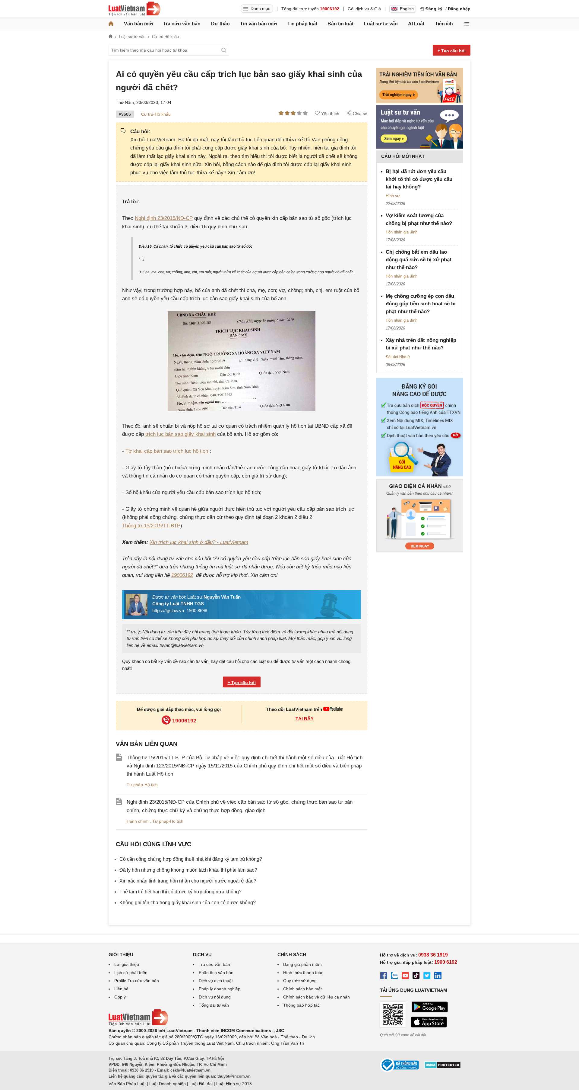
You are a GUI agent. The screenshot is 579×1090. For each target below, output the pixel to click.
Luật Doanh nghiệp (167, 1083)
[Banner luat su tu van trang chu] (419, 147)
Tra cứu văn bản (182, 23)
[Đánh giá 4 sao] (299, 113)
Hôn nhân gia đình (401, 232)
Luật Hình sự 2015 (234, 1083)
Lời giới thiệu (126, 964)
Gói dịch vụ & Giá (364, 8)
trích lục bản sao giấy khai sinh (180, 434)
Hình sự (393, 196)
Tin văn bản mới (258, 23)
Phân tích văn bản (216, 972)
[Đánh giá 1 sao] (281, 113)
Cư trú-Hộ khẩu (156, 114)
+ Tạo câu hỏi (452, 50)
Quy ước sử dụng (300, 980)
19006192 (182, 575)
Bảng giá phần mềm (302, 964)
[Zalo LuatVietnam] (394, 976)
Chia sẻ (360, 113)
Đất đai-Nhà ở (398, 357)
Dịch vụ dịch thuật (216, 980)
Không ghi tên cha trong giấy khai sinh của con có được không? (187, 902)
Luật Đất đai (201, 1083)
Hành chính (138, 821)
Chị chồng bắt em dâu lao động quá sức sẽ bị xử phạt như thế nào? (418, 259)
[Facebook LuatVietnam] (383, 976)
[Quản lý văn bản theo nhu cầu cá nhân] (419, 550)
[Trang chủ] (111, 24)
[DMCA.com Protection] (442, 1067)
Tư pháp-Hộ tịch (142, 784)
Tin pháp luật (302, 23)
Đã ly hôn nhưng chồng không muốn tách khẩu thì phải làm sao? (188, 870)
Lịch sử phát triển (130, 972)
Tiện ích (444, 23)
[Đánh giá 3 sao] (293, 113)
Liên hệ (121, 988)
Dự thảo (220, 23)
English (407, 8)
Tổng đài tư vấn (214, 1005)
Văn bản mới (138, 23)
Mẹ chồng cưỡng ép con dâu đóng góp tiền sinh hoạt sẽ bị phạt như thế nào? (421, 303)
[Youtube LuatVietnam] (333, 709)
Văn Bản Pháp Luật (127, 1083)
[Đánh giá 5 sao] (305, 113)
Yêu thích (330, 113)
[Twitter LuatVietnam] (427, 976)
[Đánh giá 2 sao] (287, 113)
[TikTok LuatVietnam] (416, 976)
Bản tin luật (340, 23)
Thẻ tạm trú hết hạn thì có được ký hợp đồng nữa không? (180, 891)
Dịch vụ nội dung (215, 997)
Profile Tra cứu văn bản (136, 980)
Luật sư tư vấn (381, 23)
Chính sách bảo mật (302, 988)
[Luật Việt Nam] (134, 9)
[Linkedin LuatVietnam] (437, 976)
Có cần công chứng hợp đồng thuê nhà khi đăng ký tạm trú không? (190, 859)
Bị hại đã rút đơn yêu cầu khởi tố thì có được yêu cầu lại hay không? (419, 179)
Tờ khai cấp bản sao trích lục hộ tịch (166, 451)
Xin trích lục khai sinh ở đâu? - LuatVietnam (199, 542)
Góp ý (120, 997)
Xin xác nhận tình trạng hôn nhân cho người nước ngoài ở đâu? (187, 880)
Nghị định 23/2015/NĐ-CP (164, 218)
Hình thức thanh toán (303, 972)
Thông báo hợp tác (301, 1005)
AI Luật (416, 23)
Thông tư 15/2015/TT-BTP (151, 526)
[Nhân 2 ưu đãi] (419, 476)
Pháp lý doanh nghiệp (219, 988)
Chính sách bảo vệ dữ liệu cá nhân (316, 997)
